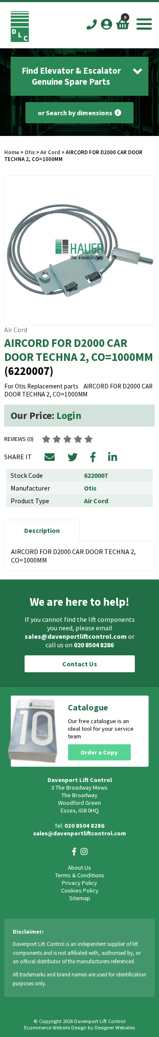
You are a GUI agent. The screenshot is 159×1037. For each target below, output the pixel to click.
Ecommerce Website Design (55, 1027)
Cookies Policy (79, 890)
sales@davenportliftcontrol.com (76, 636)
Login (68, 415)
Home (11, 152)
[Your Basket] (122, 24)
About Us (79, 867)
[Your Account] (106, 24)
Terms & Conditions (79, 875)
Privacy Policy (79, 883)
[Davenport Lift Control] (20, 40)
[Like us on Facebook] (74, 852)
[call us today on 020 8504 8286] (91, 24)
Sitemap (79, 898)
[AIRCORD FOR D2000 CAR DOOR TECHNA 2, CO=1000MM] (79, 250)
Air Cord (50, 152)
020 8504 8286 (94, 644)
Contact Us (79, 664)
